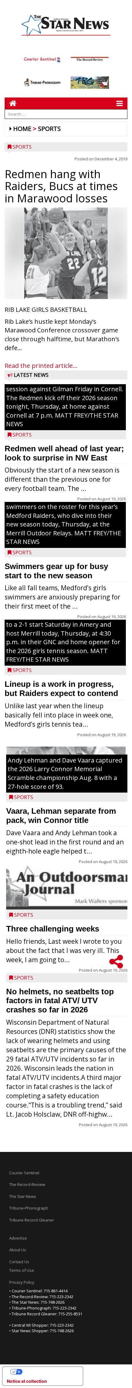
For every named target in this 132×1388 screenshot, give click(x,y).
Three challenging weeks (52, 928)
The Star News (22, 1196)
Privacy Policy (21, 1282)
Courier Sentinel (24, 1173)
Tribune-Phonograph (28, 1208)
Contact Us (19, 1261)
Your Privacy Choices (48, 1371)
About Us (17, 1249)
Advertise (18, 1238)
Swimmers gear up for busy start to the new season (56, 571)
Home (22, 128)
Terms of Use (21, 1270)
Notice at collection (27, 1381)
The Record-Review (27, 1184)
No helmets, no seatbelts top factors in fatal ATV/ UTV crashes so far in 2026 (60, 1000)
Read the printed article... (41, 365)
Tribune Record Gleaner (31, 1220)
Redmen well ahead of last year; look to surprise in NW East (64, 453)
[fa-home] (11, 103)
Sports (49, 128)
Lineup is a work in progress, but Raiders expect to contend (61, 688)
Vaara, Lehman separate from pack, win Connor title (61, 815)
